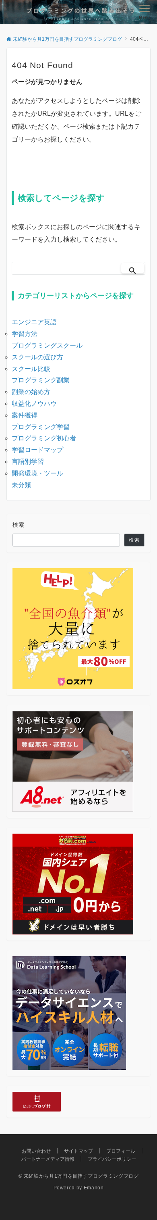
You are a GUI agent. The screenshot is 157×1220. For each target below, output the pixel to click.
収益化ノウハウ (34, 403)
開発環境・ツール (37, 473)
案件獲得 (24, 415)
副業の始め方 (31, 391)
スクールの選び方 (37, 357)
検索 (18, 524)
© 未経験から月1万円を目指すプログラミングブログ (79, 1175)
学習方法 (24, 333)
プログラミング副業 (41, 380)
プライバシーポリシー (112, 1159)
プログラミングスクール (47, 345)
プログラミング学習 (41, 426)
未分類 (21, 485)
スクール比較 (31, 368)
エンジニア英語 (34, 322)
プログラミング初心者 (44, 438)
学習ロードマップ (37, 449)
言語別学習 (28, 461)
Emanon (94, 1187)
